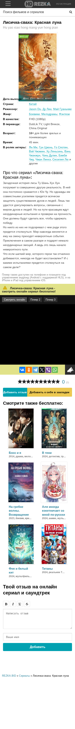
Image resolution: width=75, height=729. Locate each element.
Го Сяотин (61, 147)
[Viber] (48, 370)
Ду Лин (47, 109)
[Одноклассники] (29, 370)
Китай (33, 104)
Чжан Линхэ (43, 159)
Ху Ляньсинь (54, 151)
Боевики (34, 114)
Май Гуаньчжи (62, 109)
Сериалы (24, 675)
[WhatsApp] (55, 370)
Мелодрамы (49, 114)
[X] (42, 370)
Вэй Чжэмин (37, 151)
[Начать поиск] (71, 12)
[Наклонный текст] (13, 604)
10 (58, 382)
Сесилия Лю (60, 159)
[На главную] (37, 4)
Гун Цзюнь (46, 147)
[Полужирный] (6, 604)
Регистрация (63, 4)
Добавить (37, 647)
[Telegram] (35, 370)
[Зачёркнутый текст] (27, 604)
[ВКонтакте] (22, 370)
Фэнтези (64, 114)
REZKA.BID (9, 675)
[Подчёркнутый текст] (20, 604)
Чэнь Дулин (49, 155)
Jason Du (35, 109)
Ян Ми (33, 147)
